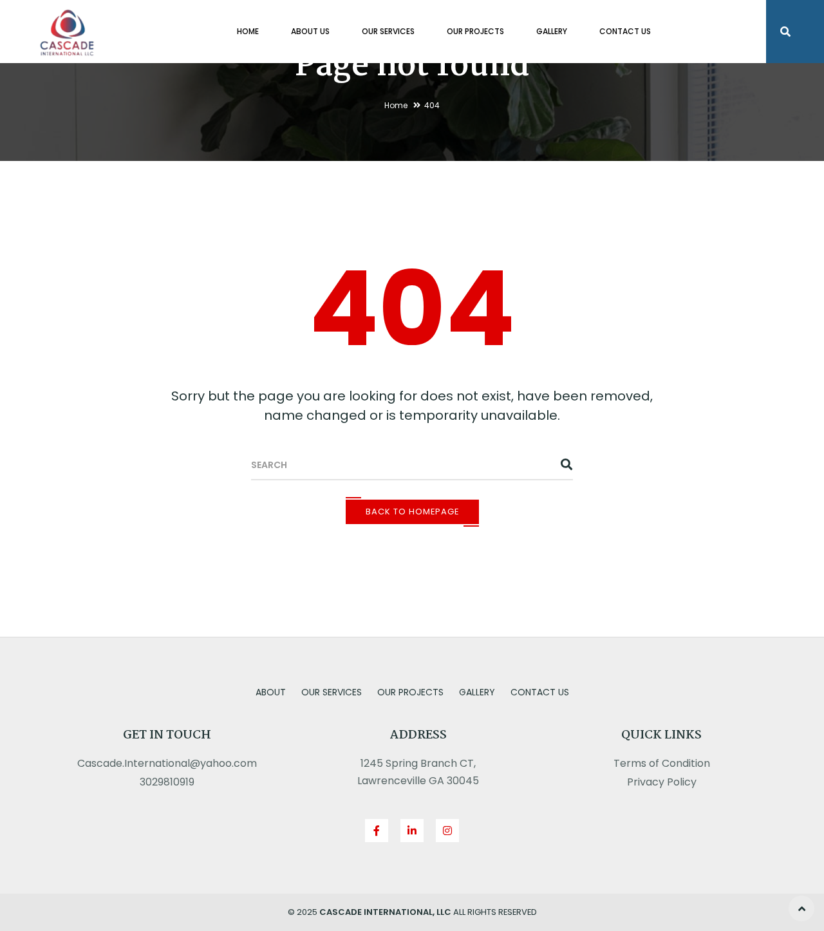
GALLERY (551, 31)
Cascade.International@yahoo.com (167, 763)
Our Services (331, 692)
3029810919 (167, 782)
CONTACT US (625, 31)
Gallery (477, 692)
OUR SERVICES (388, 31)
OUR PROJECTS (475, 31)
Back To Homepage (412, 511)
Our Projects (410, 692)
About (271, 692)
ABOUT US (310, 31)
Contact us (539, 692)
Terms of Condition (661, 763)
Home (395, 105)
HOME (248, 31)
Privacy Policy (662, 782)
